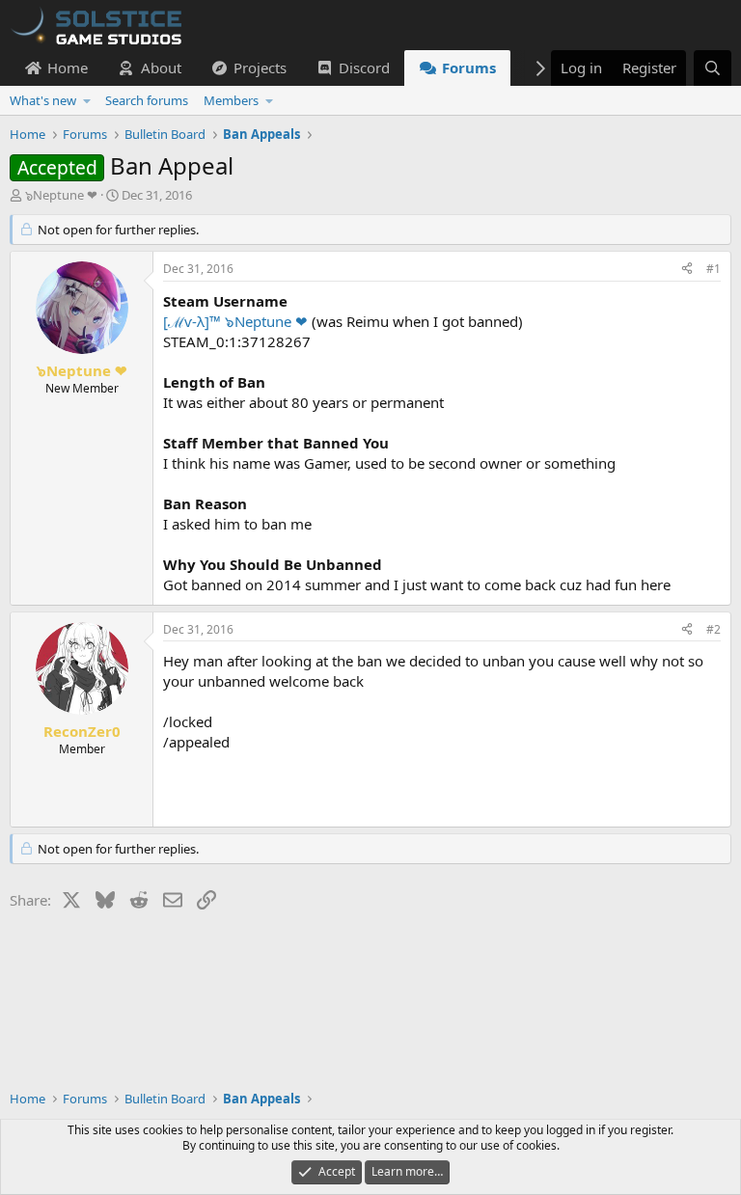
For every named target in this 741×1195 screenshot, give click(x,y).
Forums (469, 67)
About (161, 67)
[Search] (712, 68)
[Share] (687, 269)
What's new (43, 100)
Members (231, 100)
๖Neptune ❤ (61, 195)
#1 (713, 268)
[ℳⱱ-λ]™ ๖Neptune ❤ (235, 321)
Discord (364, 67)
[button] (87, 100)
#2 (713, 629)
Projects (260, 67)
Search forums (146, 100)
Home (67, 67)
